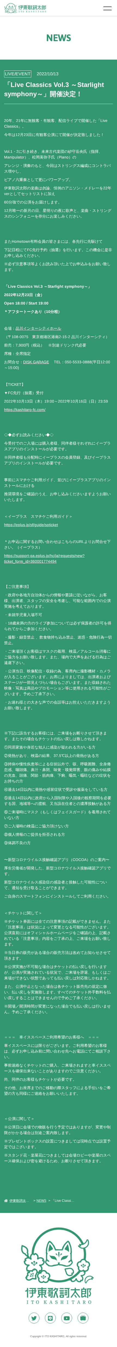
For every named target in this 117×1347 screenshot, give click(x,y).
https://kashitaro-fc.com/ (24, 409)
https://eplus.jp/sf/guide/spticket (31, 525)
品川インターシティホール (38, 328)
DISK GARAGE (36, 362)
